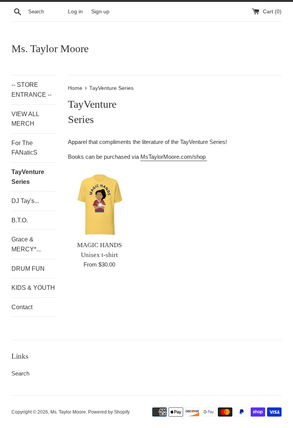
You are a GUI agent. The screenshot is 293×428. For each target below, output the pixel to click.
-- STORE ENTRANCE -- (31, 89)
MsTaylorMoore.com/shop (173, 156)
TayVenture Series (27, 177)
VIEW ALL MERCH (25, 119)
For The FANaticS (24, 148)
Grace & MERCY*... (26, 244)
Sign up (100, 11)
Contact (21, 307)
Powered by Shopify (109, 412)
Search (20, 373)
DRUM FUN (28, 268)
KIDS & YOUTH (33, 287)
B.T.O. (19, 220)
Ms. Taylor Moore (50, 48)
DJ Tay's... (25, 201)
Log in (75, 11)
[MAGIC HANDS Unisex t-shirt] (100, 204)
